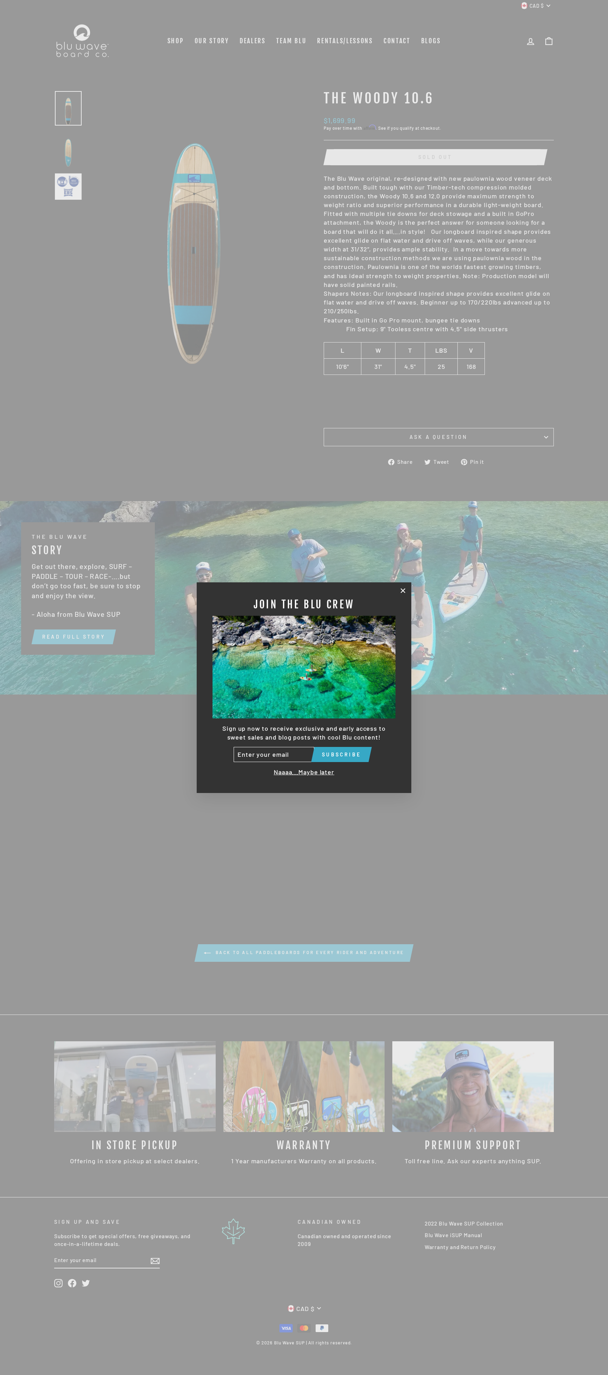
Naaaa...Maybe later (304, 772)
